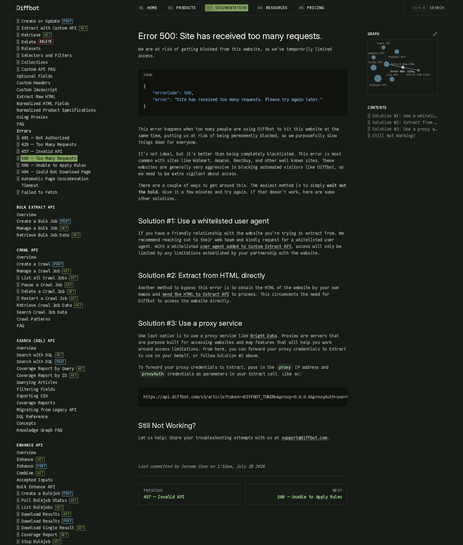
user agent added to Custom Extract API (245, 246)
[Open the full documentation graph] (435, 34)
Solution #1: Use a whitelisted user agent (405, 115)
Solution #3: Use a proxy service (405, 129)
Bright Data (263, 335)
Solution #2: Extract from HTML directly (405, 122)
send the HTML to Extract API (195, 294)
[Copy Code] (339, 77)
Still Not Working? (393, 135)
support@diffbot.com (304, 437)
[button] (58, 130)
